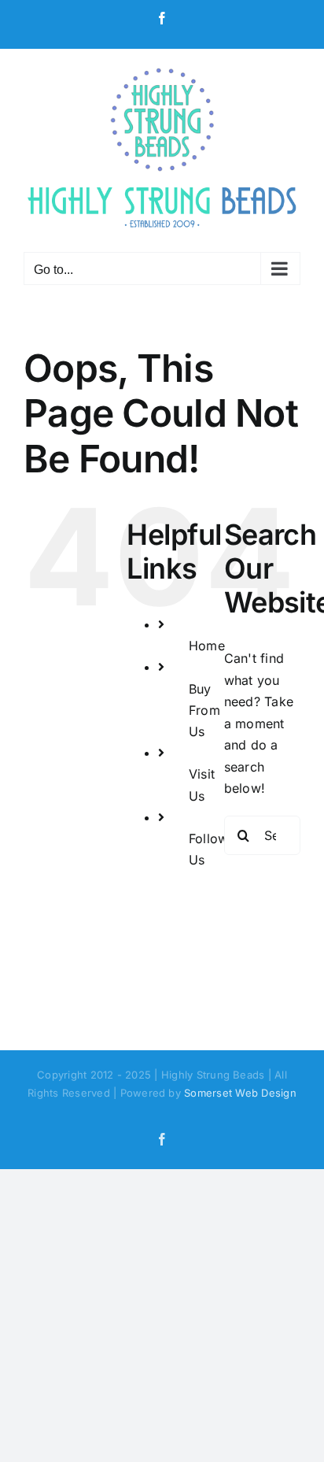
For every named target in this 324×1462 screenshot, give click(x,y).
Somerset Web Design (240, 1092)
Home (207, 645)
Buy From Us (204, 710)
